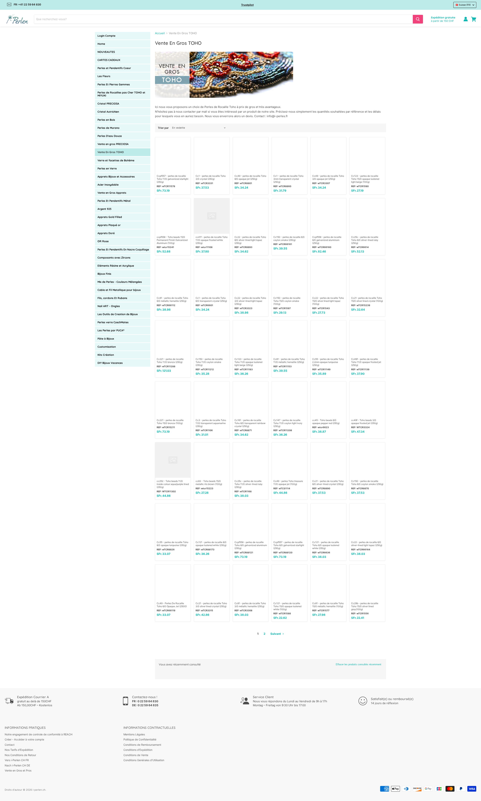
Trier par (163, 127)
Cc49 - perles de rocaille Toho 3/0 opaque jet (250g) (328, 177)
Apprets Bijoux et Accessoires (116, 176)
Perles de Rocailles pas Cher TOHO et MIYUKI (121, 94)
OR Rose (103, 241)
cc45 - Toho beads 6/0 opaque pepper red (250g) (326, 422)
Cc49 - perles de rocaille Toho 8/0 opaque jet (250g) (250, 177)
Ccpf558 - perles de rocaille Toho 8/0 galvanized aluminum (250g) (250, 545)
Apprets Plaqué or (109, 225)
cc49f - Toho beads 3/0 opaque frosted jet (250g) (364, 422)
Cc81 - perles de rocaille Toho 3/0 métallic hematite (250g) (250, 605)
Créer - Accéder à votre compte (24, 739)
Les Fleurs (104, 76)
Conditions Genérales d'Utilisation (143, 760)
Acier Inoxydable (108, 184)
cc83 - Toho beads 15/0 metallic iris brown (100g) (209, 482)
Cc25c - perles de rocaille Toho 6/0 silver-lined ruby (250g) (364, 240)
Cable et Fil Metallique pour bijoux (119, 290)
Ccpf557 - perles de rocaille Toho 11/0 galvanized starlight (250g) (172, 178)
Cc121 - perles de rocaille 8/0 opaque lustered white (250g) (211, 544)
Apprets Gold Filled (110, 217)
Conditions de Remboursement (142, 744)
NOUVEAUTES (106, 52)
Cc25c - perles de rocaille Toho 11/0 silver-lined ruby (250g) (248, 484)
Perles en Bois (106, 119)
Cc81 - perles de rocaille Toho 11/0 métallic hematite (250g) (289, 360)
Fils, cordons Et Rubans (112, 298)
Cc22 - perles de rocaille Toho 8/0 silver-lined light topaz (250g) (250, 240)
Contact (9, 744)
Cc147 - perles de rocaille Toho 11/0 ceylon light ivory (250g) (287, 423)
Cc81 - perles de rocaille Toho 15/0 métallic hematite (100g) (328, 605)
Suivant (275, 634)
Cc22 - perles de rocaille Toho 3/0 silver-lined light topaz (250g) (250, 301)
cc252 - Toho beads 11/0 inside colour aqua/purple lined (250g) (173, 484)
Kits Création (106, 355)
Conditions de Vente (135, 755)
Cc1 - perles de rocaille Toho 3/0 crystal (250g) (211, 177)
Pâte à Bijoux (106, 338)
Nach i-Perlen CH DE (17, 765)
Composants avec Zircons (114, 257)
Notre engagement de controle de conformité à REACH (38, 734)
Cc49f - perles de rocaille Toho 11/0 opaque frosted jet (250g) (366, 362)
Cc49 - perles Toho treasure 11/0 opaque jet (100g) (288, 482)
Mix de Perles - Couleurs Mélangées (120, 282)
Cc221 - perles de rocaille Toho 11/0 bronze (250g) (170, 360)
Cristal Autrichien (108, 111)
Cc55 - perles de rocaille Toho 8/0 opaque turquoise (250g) (172, 544)
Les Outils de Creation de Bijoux (118, 314)
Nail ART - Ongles (109, 306)
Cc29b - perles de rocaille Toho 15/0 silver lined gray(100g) (364, 606)
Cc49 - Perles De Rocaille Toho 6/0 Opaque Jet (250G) (172, 605)
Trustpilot (247, 4)
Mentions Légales (134, 734)
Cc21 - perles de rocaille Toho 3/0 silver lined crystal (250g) (211, 605)
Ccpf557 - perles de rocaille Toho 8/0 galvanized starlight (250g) (288, 545)
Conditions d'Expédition (137, 749)
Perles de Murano (108, 128)
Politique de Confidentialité (139, 739)
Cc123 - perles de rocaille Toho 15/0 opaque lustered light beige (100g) (365, 178)
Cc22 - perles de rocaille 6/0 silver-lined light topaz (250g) (366, 544)
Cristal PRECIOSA (108, 103)
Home (101, 44)
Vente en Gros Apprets (112, 192)
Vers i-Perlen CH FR (17, 760)
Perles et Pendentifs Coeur (114, 68)
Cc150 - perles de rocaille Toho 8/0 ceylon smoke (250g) (367, 482)
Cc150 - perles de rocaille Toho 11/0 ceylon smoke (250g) (209, 362)
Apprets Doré (106, 233)
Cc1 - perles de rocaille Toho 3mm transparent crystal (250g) (288, 178)
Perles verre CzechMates (113, 322)
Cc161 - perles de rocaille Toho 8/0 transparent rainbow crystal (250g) (249, 423)
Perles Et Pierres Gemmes (114, 84)
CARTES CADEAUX (109, 60)
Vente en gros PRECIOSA (113, 144)
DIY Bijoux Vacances (110, 363)
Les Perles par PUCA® (111, 330)
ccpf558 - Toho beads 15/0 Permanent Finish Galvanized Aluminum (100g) (172, 240)
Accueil (160, 33)
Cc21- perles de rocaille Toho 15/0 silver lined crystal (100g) (367, 299)
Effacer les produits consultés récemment (358, 664)
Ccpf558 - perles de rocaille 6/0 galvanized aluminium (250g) (326, 240)
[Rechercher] (418, 19)
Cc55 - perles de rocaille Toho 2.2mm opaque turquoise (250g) (328, 362)
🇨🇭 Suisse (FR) (463, 4)
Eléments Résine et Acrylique (116, 265)
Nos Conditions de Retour (20, 755)
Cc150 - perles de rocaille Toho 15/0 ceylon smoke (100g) (286, 301)
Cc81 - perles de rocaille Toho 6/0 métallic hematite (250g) (172, 299)
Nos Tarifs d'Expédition (19, 749)
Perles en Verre (107, 168)
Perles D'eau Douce (110, 136)
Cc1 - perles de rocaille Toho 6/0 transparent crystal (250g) (211, 299)
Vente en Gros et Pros (18, 770)
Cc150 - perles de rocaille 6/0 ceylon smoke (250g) (289, 238)
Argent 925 (104, 209)
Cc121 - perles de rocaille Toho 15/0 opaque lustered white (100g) (287, 606)
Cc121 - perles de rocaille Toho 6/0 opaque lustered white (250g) (325, 545)
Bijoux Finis (104, 273)
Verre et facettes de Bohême (116, 160)
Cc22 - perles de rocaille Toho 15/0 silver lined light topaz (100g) (328, 301)
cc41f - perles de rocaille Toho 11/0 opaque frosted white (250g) (212, 240)
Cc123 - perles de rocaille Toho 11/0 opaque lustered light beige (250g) (248, 362)
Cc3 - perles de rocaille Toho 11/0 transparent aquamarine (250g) (211, 423)
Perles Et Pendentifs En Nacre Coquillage (123, 249)
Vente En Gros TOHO (111, 152)
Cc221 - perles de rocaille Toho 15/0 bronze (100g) (170, 422)
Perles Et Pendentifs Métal (114, 201)
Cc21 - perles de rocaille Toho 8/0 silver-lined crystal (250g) (328, 482)
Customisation (107, 346)
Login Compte (106, 35)
